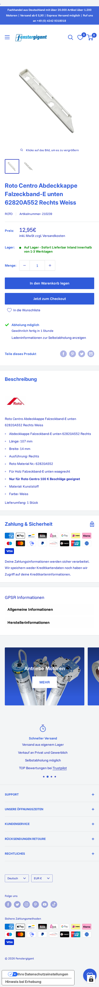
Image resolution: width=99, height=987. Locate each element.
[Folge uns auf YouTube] (44, 904)
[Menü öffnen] (7, 37)
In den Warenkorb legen (49, 283)
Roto (8, 214)
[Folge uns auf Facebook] (8, 904)
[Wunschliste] (80, 37)
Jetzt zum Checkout (49, 298)
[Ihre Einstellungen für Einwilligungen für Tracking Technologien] (91, 979)
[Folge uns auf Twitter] (17, 904)
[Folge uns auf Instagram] (26, 904)
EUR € (38, 878)
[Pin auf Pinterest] (72, 353)
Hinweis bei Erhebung (23, 982)
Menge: (10, 265)
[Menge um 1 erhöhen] (50, 265)
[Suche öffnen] (70, 37)
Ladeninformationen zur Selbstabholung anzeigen (49, 337)
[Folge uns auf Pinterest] (35, 904)
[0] (90, 37)
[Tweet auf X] (81, 353)
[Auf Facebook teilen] (63, 353)
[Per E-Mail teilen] (90, 353)
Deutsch (12, 878)
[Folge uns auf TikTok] (53, 904)
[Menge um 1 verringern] (24, 265)
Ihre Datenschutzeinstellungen (43, 974)
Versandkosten (54, 236)
